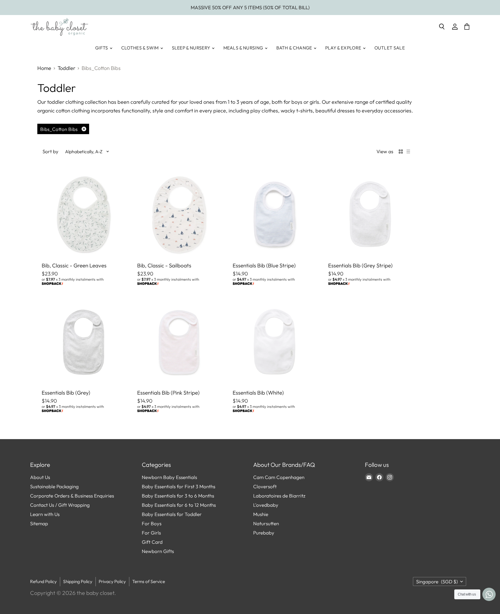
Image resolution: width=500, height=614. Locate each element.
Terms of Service (148, 581)
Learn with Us (45, 514)
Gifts (102, 48)
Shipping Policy (77, 581)
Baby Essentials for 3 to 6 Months (178, 496)
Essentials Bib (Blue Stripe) (264, 265)
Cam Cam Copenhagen (278, 477)
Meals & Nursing (243, 48)
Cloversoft (265, 486)
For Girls (151, 533)
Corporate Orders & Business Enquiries (72, 496)
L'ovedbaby (265, 505)
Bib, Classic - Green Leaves (74, 265)
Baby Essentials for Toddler (172, 514)
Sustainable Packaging (54, 486)
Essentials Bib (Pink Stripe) (168, 392)
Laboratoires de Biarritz (279, 496)
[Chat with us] (489, 594)
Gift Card (152, 542)
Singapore (437, 581)
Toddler (66, 68)
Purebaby (263, 533)
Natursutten (266, 523)
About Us (40, 477)
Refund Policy (43, 581)
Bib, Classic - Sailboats (164, 265)
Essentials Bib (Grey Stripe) (360, 265)
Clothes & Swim (140, 48)
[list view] (408, 151)
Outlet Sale (389, 48)
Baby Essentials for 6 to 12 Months (179, 505)
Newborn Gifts (158, 551)
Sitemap (39, 523)
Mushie (260, 514)
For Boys (151, 523)
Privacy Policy (112, 581)
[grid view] (401, 151)
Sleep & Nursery (191, 48)
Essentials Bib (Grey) (66, 392)
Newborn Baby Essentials (169, 477)
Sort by (50, 151)
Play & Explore (343, 48)
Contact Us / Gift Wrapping (60, 505)
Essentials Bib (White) (258, 392)
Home (44, 68)
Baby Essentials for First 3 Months (178, 486)
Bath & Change (294, 48)
